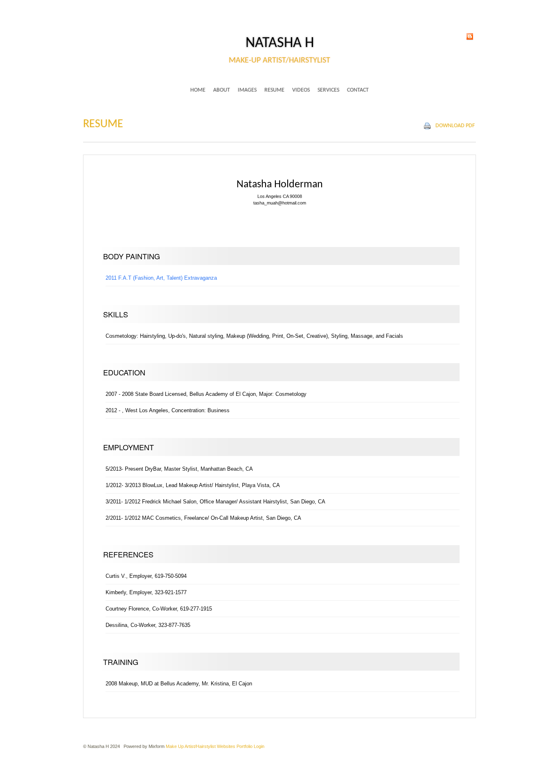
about (221, 90)
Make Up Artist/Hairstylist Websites (200, 746)
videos (301, 90)
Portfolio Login (250, 746)
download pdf (455, 126)
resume (274, 90)
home (197, 90)
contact (358, 90)
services (328, 90)
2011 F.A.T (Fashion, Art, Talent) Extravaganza (161, 278)
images (247, 90)
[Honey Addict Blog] (470, 36)
